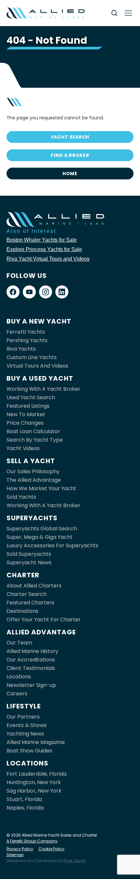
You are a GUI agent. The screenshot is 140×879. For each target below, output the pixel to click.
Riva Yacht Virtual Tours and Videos (48, 259)
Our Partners (23, 716)
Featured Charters (30, 602)
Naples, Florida (25, 807)
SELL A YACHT (31, 460)
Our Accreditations (31, 659)
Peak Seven (74, 860)
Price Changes (25, 423)
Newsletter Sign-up (31, 685)
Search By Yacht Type (35, 440)
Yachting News (25, 733)
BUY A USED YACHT (40, 378)
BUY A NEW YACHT (39, 321)
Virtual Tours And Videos (37, 366)
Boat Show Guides (29, 750)
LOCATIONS (28, 763)
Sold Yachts (21, 497)
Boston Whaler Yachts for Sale (42, 240)
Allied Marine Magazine (36, 742)
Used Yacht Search (31, 397)
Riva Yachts (21, 349)
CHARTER (23, 575)
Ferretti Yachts (26, 332)
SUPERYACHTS (32, 518)
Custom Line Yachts (32, 357)
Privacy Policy (20, 849)
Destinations (22, 611)
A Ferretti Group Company (32, 841)
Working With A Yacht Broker (43, 389)
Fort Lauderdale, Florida (36, 774)
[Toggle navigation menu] (128, 13)
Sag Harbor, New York (34, 791)
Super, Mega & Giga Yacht (40, 537)
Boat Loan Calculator (33, 431)
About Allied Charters (34, 585)
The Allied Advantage (34, 480)
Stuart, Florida (24, 799)
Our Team (19, 642)
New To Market (26, 414)
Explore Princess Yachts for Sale (44, 249)
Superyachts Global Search (42, 528)
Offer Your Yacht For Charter (44, 619)
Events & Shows (27, 725)
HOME (70, 173)
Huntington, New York (34, 782)
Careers (17, 693)
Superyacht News (29, 562)
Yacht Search (70, 137)
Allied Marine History (32, 651)
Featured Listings (28, 406)
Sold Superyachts (29, 554)
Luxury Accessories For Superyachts (52, 545)
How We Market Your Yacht (41, 488)
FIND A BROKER (70, 155)
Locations (19, 676)
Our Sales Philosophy (33, 471)
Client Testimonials (31, 668)
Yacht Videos (23, 448)
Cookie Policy (51, 849)
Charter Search (27, 594)
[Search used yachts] (114, 13)
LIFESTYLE (24, 706)
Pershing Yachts (27, 340)
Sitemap (15, 854)
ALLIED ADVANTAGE (41, 632)
